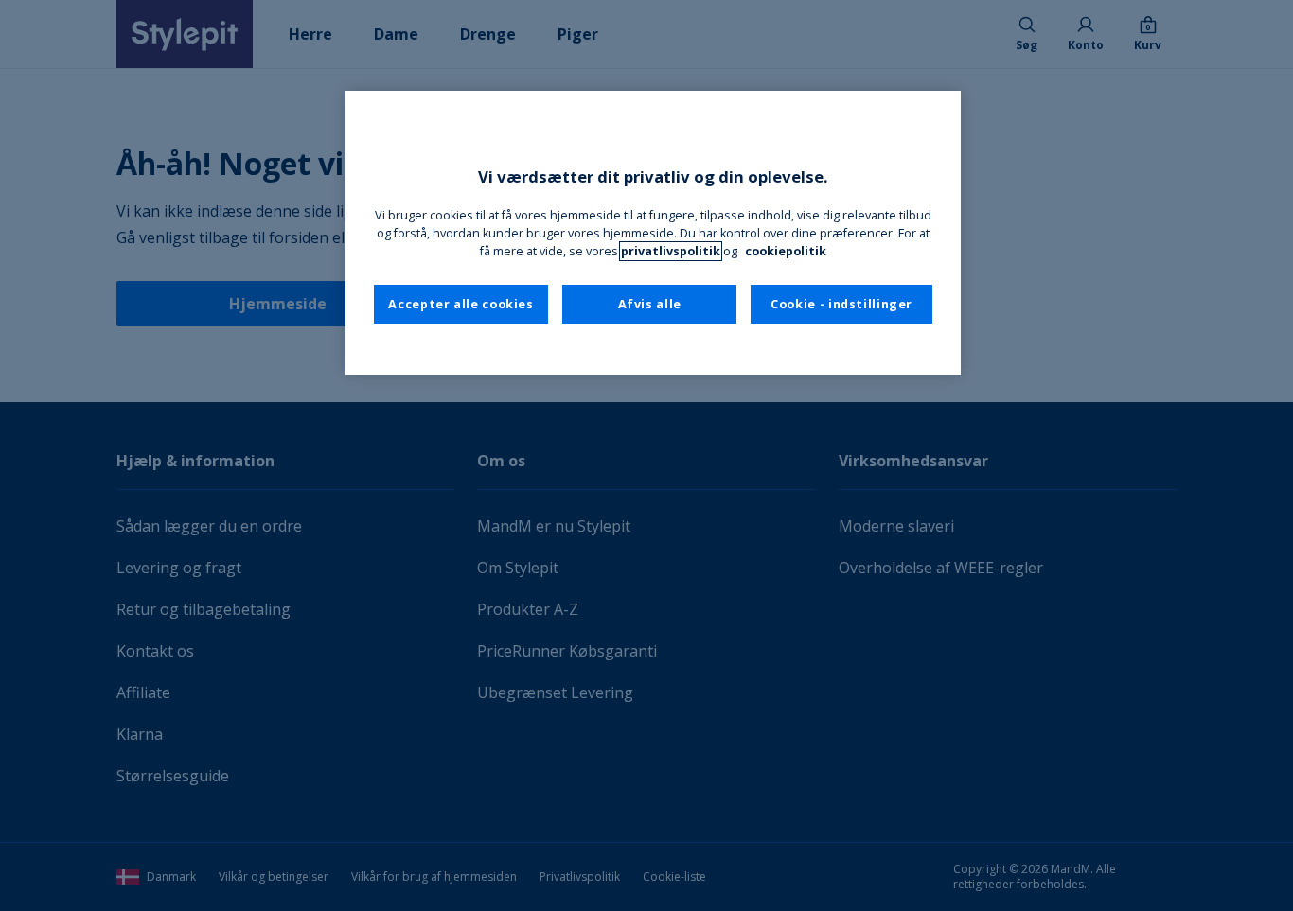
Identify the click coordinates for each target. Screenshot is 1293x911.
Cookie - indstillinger (841, 304)
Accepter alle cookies (460, 304)
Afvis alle (650, 304)
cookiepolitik (785, 251)
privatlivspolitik (670, 251)
